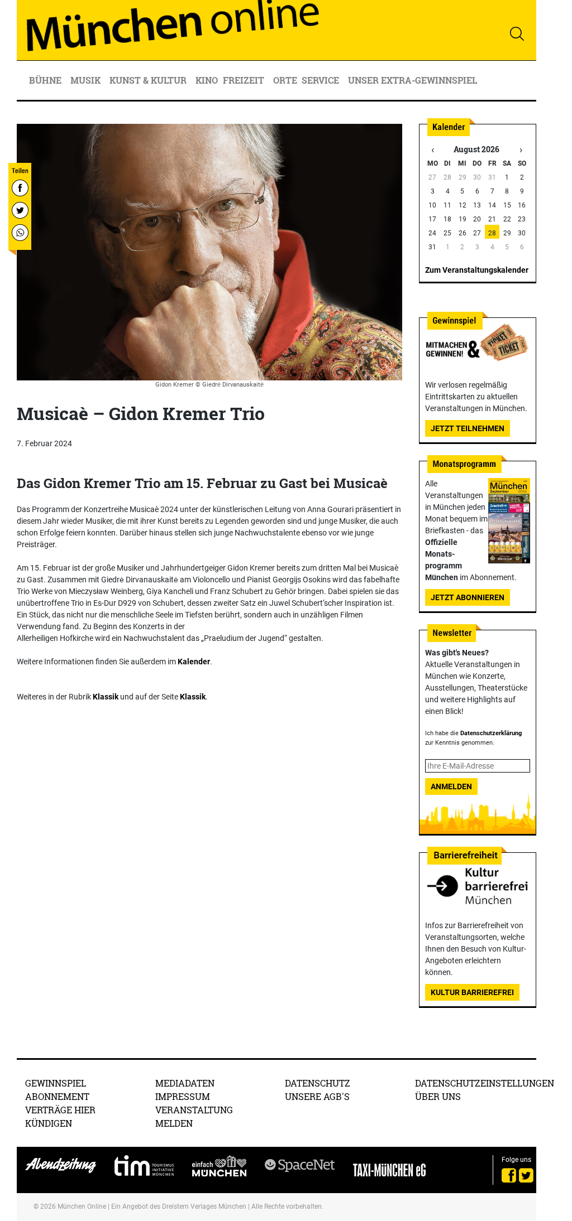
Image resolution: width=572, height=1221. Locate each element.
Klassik (105, 696)
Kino (207, 80)
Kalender (194, 661)
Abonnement (57, 1096)
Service (321, 80)
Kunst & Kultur (149, 80)
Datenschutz (317, 1083)
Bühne (46, 80)
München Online (82, 1206)
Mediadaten (184, 1083)
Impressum (182, 1096)
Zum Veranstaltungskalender (476, 270)
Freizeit (244, 80)
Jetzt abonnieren (467, 597)
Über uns (438, 1096)
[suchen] (517, 33)
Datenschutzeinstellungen (484, 1083)
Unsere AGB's (317, 1096)
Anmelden (451, 786)
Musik (86, 80)
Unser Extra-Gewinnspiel (412, 80)
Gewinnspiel (55, 1083)
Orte (285, 80)
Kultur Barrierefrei (472, 992)
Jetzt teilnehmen (467, 428)
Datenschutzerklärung (491, 733)
